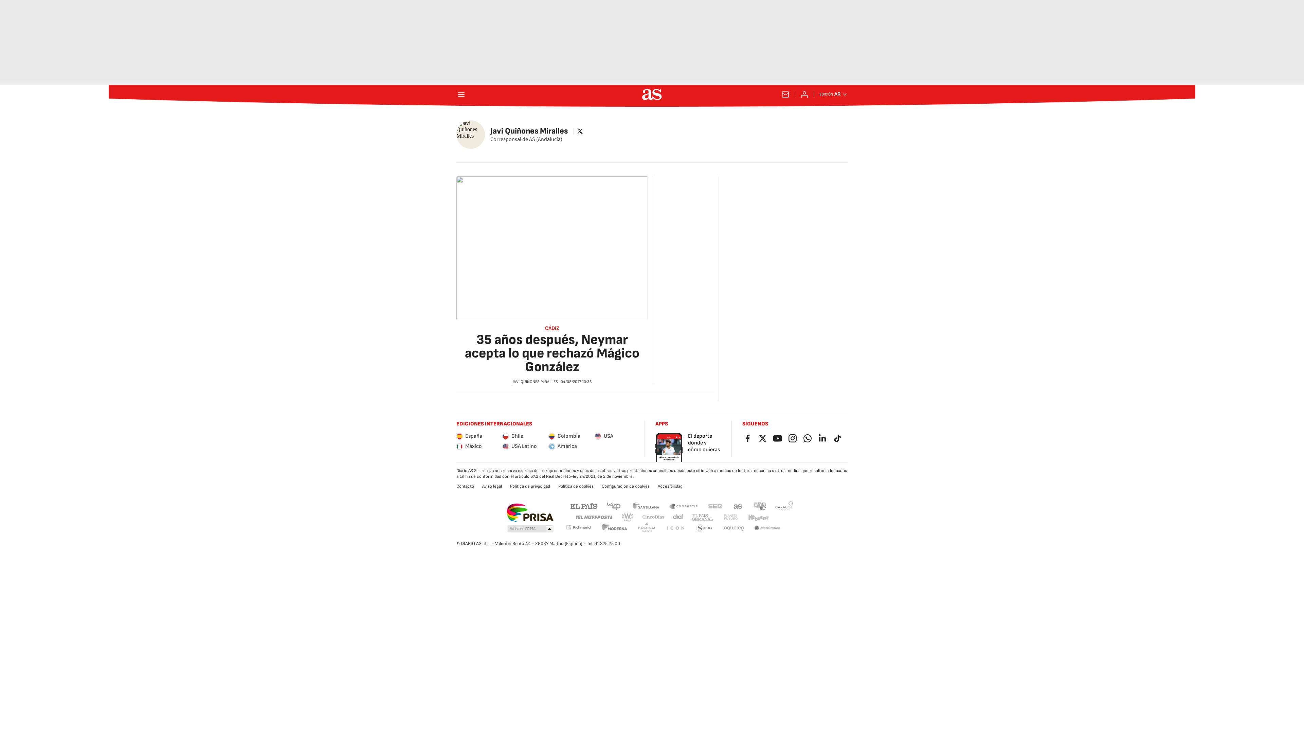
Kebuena (758, 517)
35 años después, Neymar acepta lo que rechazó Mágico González (552, 353)
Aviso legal (492, 486)
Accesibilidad (670, 486)
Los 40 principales (613, 506)
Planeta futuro (731, 517)
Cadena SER (715, 506)
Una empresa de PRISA (530, 513)
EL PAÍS (584, 506)
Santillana (645, 506)
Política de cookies (576, 486)
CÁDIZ (552, 329)
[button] (530, 529)
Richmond (578, 527)
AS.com (738, 506)
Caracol (784, 506)
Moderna (615, 528)
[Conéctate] (804, 94)
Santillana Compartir (683, 506)
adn (759, 506)
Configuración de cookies (626, 486)
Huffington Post (593, 517)
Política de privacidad (530, 486)
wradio (627, 517)
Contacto (465, 486)
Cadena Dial (678, 517)
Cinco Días (653, 517)
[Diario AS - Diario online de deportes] (652, 94)
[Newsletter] (785, 94)
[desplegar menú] (461, 94)
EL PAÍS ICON (675, 528)
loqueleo (733, 528)
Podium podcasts (646, 528)
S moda (704, 528)
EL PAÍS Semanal (702, 517)
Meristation (767, 528)
